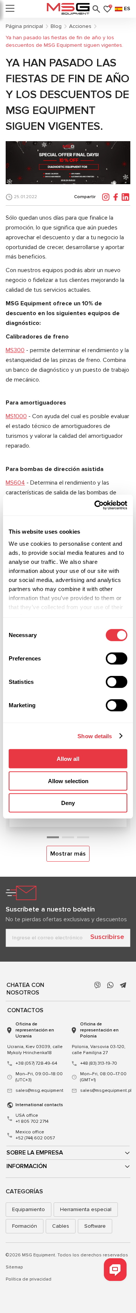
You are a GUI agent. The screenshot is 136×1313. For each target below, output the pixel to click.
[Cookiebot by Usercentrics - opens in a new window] (96, 505)
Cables (60, 1226)
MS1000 (16, 416)
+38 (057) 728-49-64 (36, 1063)
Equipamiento (28, 1209)
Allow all (68, 759)
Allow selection (68, 780)
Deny (68, 803)
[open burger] (10, 9)
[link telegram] (123, 985)
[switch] (116, 659)
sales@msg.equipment (39, 1090)
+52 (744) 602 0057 (35, 1135)
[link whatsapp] (110, 985)
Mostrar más (68, 853)
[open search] (96, 9)
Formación (24, 1226)
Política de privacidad (28, 1279)
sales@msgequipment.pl (104, 1090)
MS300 (15, 350)
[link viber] (97, 985)
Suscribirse (107, 937)
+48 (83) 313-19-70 (98, 1063)
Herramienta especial (85, 1209)
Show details (94, 736)
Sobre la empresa (34, 1152)
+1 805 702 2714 (31, 1118)
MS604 (15, 482)
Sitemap (14, 1267)
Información (26, 1166)
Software (95, 1226)
